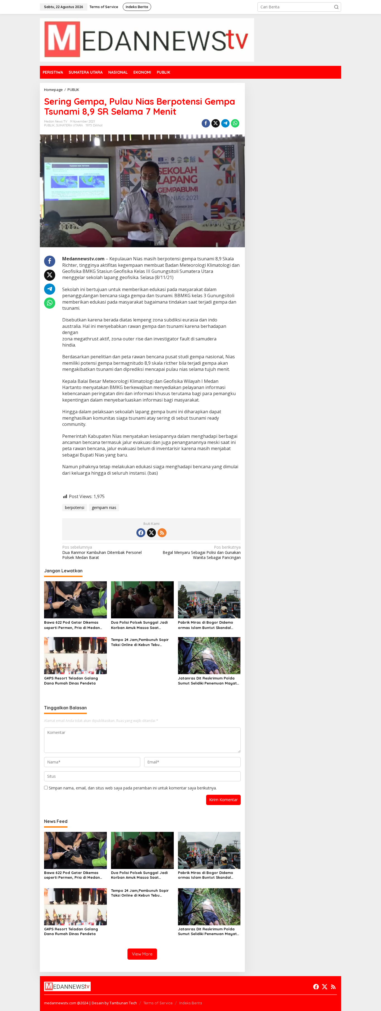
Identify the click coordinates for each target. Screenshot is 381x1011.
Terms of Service (158, 1003)
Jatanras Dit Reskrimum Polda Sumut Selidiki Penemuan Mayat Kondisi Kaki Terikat (207, 681)
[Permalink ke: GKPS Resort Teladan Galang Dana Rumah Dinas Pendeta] (75, 655)
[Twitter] (151, 532)
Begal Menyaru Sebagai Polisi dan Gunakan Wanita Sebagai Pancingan (201, 552)
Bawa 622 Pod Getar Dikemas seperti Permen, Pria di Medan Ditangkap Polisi (72, 625)
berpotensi (74, 507)
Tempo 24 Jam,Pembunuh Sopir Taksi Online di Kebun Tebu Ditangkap (140, 642)
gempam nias (104, 507)
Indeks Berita (190, 1003)
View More (142, 954)
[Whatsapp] (235, 123)
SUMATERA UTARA (69, 125)
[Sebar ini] (206, 123)
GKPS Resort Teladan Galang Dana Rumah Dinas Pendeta (71, 680)
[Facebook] (140, 532)
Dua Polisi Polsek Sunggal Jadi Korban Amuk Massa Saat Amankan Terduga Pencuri (139, 625)
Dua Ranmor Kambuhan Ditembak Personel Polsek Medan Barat (102, 552)
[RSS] (162, 532)
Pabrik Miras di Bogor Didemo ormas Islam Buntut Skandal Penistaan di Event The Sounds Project (206, 625)
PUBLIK (49, 125)
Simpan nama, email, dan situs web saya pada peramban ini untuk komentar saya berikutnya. (133, 788)
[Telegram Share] (225, 123)
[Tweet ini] (215, 123)
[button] (336, 7)
